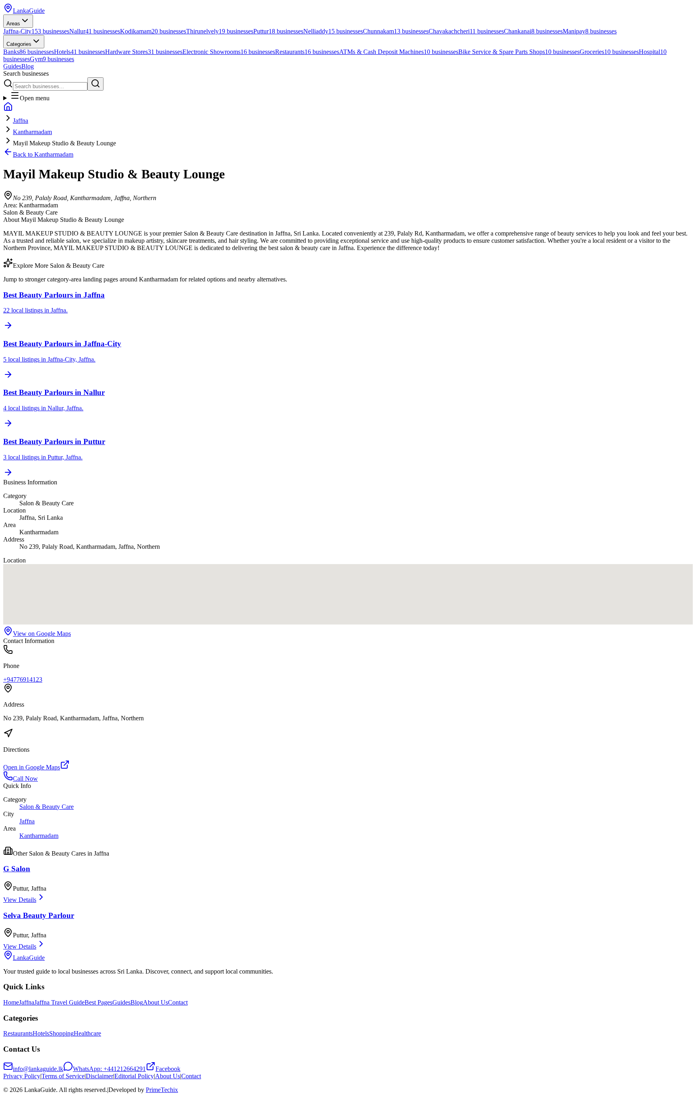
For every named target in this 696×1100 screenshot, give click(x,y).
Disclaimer (99, 1076)
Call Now (25, 778)
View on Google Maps (42, 633)
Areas (13, 24)
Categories (18, 44)
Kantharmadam (32, 131)
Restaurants (18, 1033)
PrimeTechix (162, 1089)
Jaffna (20, 120)
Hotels (41, 1033)
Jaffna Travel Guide (59, 1002)
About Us (155, 1002)
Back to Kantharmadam (43, 154)
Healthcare (87, 1033)
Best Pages (98, 1002)
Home (11, 1002)
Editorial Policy (134, 1076)
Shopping (61, 1033)
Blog (27, 66)
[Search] (95, 84)
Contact (178, 1002)
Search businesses (26, 73)
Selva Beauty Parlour (38, 915)
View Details (19, 899)
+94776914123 (22, 679)
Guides (12, 66)
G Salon (16, 868)
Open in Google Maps (31, 767)
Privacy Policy (21, 1076)
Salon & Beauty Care (46, 806)
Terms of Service (63, 1076)
